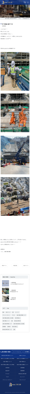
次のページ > (26, 265)
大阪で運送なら (17, 317)
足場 (14, 329)
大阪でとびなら (22, 355)
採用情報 (4, 326)
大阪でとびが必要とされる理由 (7, 358)
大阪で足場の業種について (7, 323)
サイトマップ (22, 379)
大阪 (12, 320)
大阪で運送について (6, 320)
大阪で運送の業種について (21, 315)
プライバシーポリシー (6, 315)
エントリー (17, 312)
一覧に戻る (15, 265)
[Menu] (27, 2)
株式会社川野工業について (7, 329)
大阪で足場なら (14, 326)
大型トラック (8, 312)
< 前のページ (4, 265)
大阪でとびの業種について (22, 358)
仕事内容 (8, 326)
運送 (3, 312)
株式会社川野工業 (17, 320)
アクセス (13, 315)
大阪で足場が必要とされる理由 (18, 323)
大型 (13, 312)
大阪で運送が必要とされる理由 (8, 317)
